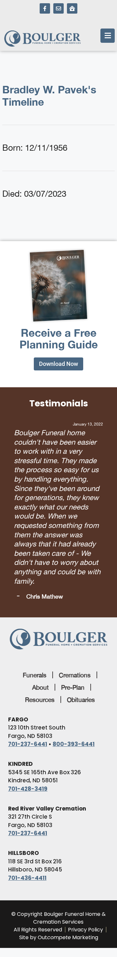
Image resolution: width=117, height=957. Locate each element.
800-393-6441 (74, 744)
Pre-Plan (72, 687)
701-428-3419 (27, 789)
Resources (40, 699)
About (40, 687)
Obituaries (81, 699)
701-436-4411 (27, 878)
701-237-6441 (27, 744)
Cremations (75, 675)
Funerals (34, 675)
